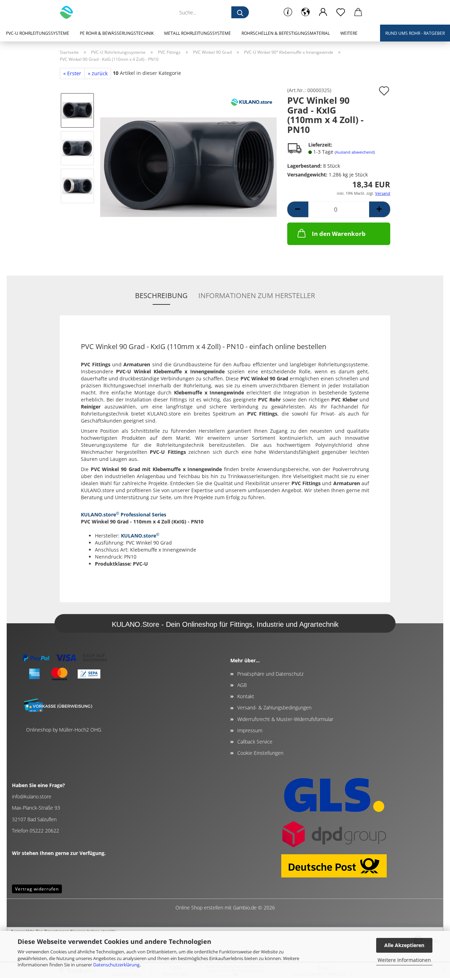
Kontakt (245, 696)
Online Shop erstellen (199, 907)
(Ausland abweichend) (355, 152)
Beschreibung (161, 295)
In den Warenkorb (339, 234)
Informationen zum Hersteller (256, 295)
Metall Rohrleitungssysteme (197, 33)
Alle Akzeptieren (404, 945)
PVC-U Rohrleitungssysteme (37, 33)
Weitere (349, 33)
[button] (305, 12)
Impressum (249, 730)
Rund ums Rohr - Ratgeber (415, 33)
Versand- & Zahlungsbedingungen (274, 707)
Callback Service (254, 741)
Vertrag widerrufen (37, 889)
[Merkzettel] (340, 12)
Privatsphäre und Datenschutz (270, 673)
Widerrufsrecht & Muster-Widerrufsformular (285, 719)
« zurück (98, 73)
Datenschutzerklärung (116, 964)
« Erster (72, 73)
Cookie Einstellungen (260, 752)
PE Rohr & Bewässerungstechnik (117, 33)
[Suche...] (240, 12)
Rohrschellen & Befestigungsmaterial (286, 33)
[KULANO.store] (69, 12)
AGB (242, 685)
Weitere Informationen (404, 960)
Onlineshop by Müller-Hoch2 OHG (63, 729)
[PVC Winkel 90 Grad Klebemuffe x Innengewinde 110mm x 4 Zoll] (188, 166)
